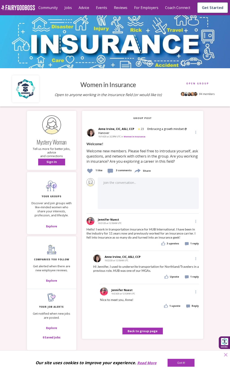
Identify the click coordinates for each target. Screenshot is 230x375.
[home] (18, 7)
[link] (142, 152)
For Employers (146, 7)
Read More (146, 362)
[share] (137, 170)
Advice (84, 7)
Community (48, 7)
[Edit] (195, 132)
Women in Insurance (134, 136)
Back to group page (142, 331)
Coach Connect (177, 7)
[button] (51, 162)
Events (101, 7)
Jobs (68, 7)
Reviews (120, 7)
